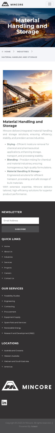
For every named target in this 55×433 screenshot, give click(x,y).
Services (8, 262)
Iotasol (34, 426)
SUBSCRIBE (20, 229)
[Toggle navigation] (49, 4)
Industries (23, 51)
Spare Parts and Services (15, 322)
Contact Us (9, 278)
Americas (8, 367)
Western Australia (11, 356)
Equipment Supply (12, 317)
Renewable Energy (12, 328)
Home (8, 51)
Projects (7, 268)
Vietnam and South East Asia (16, 361)
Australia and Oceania (13, 350)
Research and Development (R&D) (19, 333)
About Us (8, 251)
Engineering (9, 301)
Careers (7, 273)
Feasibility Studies (12, 296)
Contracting (9, 306)
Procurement (10, 312)
